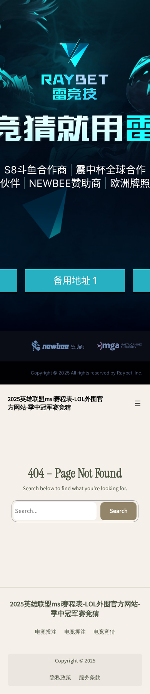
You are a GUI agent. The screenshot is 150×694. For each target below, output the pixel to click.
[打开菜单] (137, 403)
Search (119, 511)
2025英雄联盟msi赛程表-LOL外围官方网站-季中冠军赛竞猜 (55, 403)
